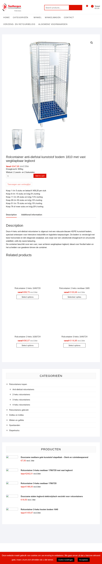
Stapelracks (14, 430)
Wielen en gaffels (16, 420)
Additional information (31, 214)
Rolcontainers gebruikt (19, 409)
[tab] (11, 214)
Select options (27, 297)
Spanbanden (14, 425)
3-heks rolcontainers (21, 399)
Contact (69, 17)
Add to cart (39, 175)
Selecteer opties (74, 297)
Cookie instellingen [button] (65, 559)
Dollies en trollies (16, 414)
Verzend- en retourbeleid (19, 24)
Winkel (38, 17)
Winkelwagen (53, 17)
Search (75, 7)
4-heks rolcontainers (21, 404)
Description (11, 214)
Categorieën (20, 17)
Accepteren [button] (83, 559)
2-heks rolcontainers (21, 394)
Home (6, 17)
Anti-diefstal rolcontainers (23, 389)
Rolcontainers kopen (18, 384)
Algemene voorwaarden (52, 24)
